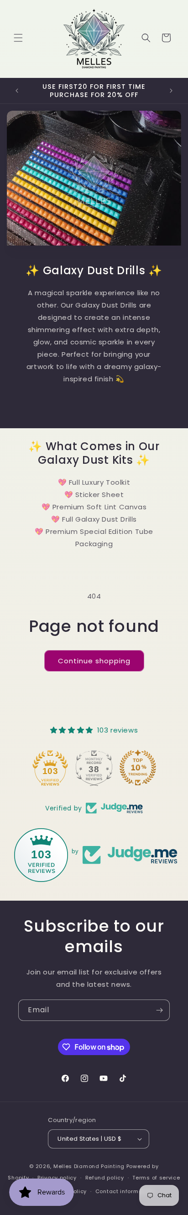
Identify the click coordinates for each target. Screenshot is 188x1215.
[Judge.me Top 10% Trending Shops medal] (138, 767)
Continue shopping (94, 661)
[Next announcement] (171, 91)
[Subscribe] (159, 1010)
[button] (18, 38)
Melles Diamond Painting (89, 1166)
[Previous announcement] (17, 91)
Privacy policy (57, 1177)
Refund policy (104, 1177)
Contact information (124, 1191)
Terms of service (156, 1177)
